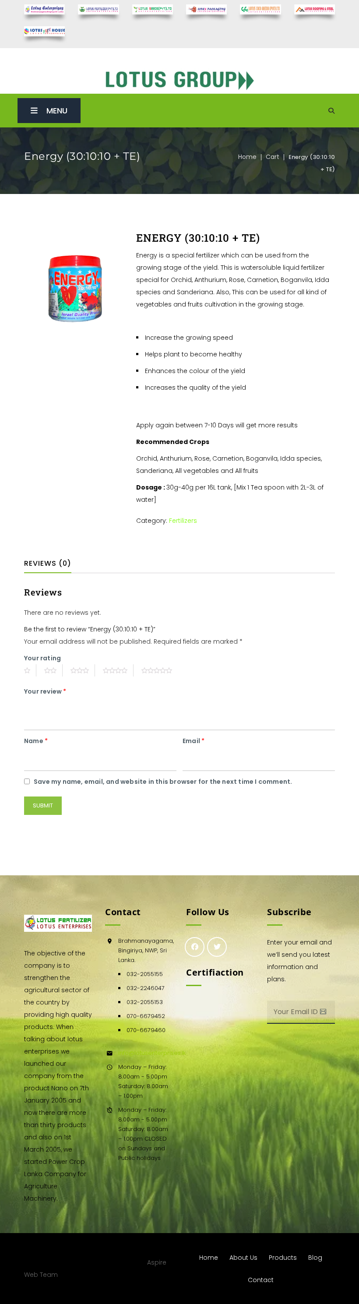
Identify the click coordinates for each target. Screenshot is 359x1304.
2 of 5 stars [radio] (53, 670)
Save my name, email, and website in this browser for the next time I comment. (163, 781)
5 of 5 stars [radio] (159, 670)
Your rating (42, 658)
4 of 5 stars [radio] (118, 670)
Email (193, 741)
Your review (45, 691)
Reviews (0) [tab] (47, 563)
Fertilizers (183, 520)
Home (247, 156)
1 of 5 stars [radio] (30, 670)
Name (36, 741)
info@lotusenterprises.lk (152, 1053)
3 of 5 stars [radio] (82, 670)
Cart (272, 156)
